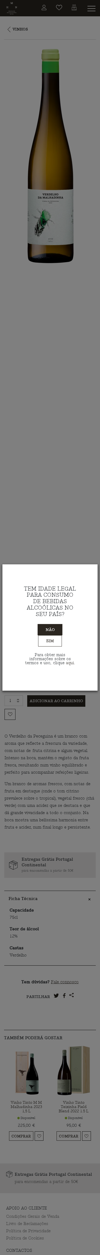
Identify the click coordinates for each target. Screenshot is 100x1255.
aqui (70, 663)
